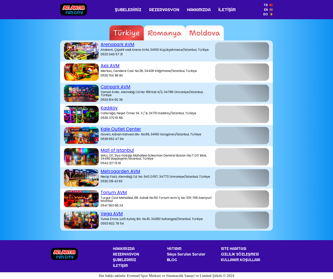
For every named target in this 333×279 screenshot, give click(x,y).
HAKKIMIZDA (199, 9)
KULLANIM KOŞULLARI (240, 259)
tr (266, 5)
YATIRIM (174, 248)
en (266, 9)
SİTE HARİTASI (233, 248)
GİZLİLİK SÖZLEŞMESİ (240, 254)
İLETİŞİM (227, 9)
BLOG (172, 259)
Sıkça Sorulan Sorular (186, 254)
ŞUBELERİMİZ (128, 9)
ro (265, 14)
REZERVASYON (164, 9)
